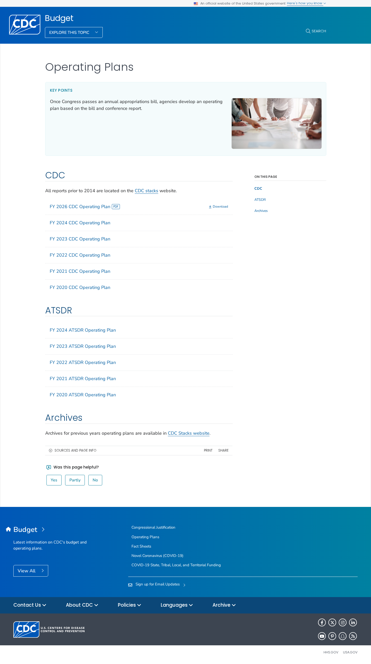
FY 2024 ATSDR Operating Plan (83, 330)
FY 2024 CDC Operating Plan (80, 223)
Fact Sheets (141, 546)
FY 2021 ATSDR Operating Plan (83, 379)
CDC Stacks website (188, 433)
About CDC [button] (80, 605)
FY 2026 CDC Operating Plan (80, 207)
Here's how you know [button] (305, 3)
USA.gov (350, 652)
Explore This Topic (69, 32)
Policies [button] (127, 605)
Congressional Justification (153, 527)
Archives (261, 211)
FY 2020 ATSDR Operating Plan (83, 395)
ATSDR (260, 200)
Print (208, 450)
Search (319, 31)
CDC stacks (146, 191)
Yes (54, 480)
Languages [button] (175, 605)
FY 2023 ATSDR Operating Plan (83, 346)
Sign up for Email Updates (158, 584)
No (95, 480)
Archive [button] (222, 605)
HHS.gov (331, 652)
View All (27, 571)
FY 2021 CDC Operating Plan (80, 271)
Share (223, 450)
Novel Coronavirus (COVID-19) (157, 555)
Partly (75, 480)
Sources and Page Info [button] (75, 450)
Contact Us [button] (27, 605)
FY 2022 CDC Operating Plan (80, 255)
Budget (59, 18)
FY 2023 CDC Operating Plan (80, 239)
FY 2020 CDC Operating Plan (80, 287)
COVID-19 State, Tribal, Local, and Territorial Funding (176, 565)
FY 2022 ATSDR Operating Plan (83, 362)
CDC (258, 188)
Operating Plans (145, 536)
